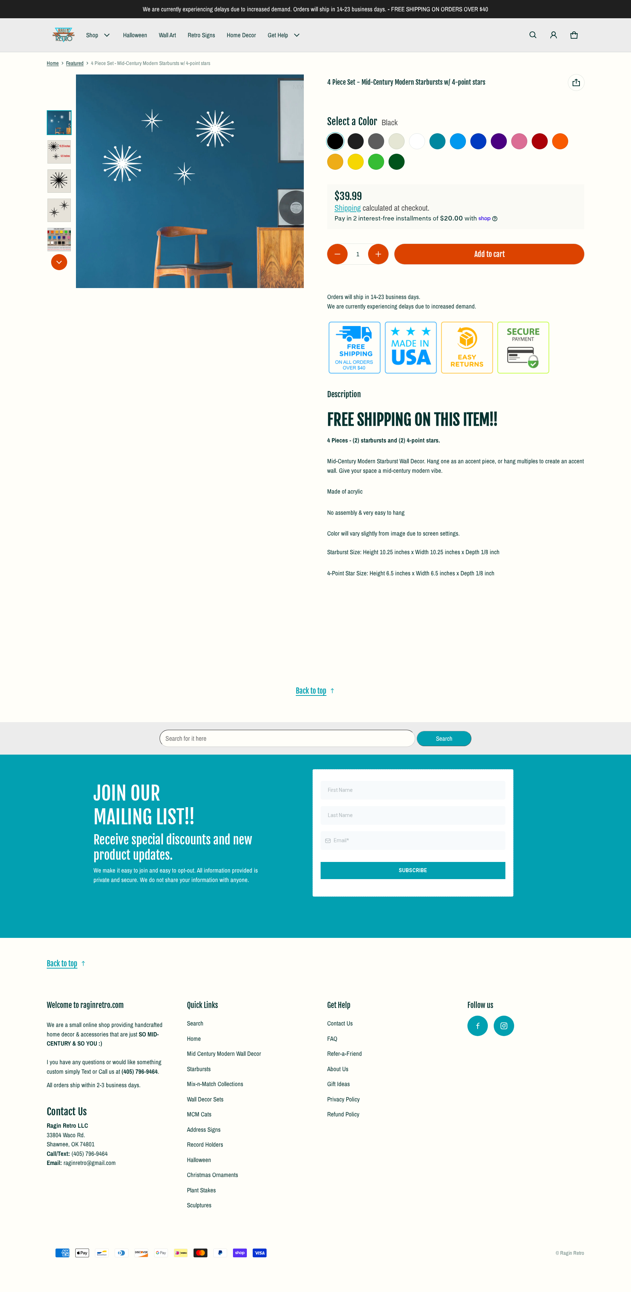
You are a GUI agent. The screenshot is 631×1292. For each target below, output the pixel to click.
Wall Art (167, 35)
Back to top (311, 690)
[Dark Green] (397, 162)
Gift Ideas (338, 1084)
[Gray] (376, 141)
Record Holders (205, 1144)
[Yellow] (356, 162)
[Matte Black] (356, 141)
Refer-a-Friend (344, 1053)
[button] (533, 35)
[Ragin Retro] (63, 35)
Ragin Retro (572, 1253)
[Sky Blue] (458, 141)
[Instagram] (504, 1026)
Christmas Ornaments (212, 1174)
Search (195, 1023)
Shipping (347, 207)
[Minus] (337, 254)
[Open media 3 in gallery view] (59, 181)
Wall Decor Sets (205, 1099)
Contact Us (340, 1023)
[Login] (553, 35)
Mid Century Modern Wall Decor (224, 1053)
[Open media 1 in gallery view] (59, 122)
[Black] (335, 141)
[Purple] (499, 141)
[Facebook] (477, 1026)
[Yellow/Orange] (335, 162)
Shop (92, 35)
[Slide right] (59, 262)
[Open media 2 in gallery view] (59, 152)
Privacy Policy (343, 1099)
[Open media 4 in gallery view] (59, 210)
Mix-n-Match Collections (215, 1084)
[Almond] (397, 141)
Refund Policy (343, 1114)
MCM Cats (199, 1114)
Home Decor (241, 35)
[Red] (540, 141)
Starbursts (199, 1069)
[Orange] (560, 141)
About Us (337, 1069)
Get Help (278, 35)
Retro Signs (201, 35)
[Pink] (519, 141)
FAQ (332, 1038)
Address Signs (204, 1129)
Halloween (135, 35)
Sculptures (199, 1205)
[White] (417, 141)
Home (53, 63)
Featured (75, 63)
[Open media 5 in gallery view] (59, 239)
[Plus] (378, 254)
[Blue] (478, 141)
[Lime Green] (376, 162)
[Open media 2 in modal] (190, 181)
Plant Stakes (201, 1190)
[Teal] (437, 141)
